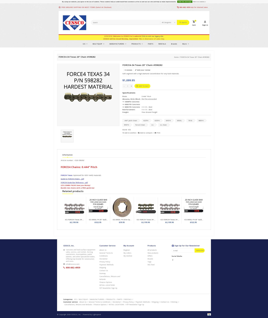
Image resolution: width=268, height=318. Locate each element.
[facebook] (173, 260)
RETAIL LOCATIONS (107, 285)
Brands (174, 44)
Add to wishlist (131, 133)
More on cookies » (199, 2)
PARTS (150, 44)
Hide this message (184, 2)
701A (190, 121)
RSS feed (151, 265)
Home (176, 57)
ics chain (163, 125)
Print (158, 133)
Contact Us (103, 270)
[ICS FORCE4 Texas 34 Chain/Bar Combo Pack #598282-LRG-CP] (139, 207)
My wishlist (128, 256)
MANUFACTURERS (117, 44)
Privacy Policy (104, 262)
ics (152, 125)
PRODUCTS (136, 44)
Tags (149, 262)
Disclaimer (103, 259)
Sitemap (102, 273)
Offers (150, 256)
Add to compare (146, 133)
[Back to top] (262, 312)
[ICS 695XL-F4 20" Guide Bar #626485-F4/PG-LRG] (91, 207)
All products (152, 250)
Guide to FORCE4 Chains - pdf (72, 179)
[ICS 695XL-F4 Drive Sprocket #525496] (115, 207)
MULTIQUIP (97, 44)
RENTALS (162, 44)
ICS (84, 44)
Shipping (102, 268)
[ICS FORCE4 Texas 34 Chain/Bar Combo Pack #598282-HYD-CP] (67, 207)
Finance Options (105, 282)
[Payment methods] (209, 314)
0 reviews (128, 70)
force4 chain (140, 125)
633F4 (157, 121)
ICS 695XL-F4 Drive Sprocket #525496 (121, 220)
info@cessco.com (73, 264)
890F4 (126, 125)
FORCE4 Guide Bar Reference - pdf (74, 183)
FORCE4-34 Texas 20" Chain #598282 (194, 57)
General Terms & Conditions (106, 254)
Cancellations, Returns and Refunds (109, 277)
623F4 (146, 121)
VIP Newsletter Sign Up (108, 288)
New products (153, 253)
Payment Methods (106, 265)
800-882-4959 (185, 7)
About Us (103, 250)
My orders (127, 253)
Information (67, 155)
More (184, 44)
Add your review (143, 70)
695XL (179, 121)
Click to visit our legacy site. (153, 36)
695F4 (168, 121)
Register (127, 250)
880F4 (201, 121)
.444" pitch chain (130, 121)
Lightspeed (96, 314)
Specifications (128, 93)
